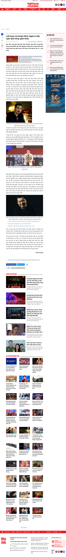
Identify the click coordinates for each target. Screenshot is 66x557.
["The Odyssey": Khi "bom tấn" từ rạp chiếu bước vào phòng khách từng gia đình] (37, 430)
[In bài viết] (2, 40)
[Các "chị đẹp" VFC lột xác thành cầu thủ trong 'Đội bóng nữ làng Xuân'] (37, 478)
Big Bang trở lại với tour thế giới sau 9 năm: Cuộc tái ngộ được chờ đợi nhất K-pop (24, 518)
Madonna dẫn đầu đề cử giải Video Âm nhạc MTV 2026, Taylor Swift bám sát (11, 518)
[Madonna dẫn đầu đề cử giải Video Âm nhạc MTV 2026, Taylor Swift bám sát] (11, 510)
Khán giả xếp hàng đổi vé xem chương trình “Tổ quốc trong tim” (24, 419)
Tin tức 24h (14, 9)
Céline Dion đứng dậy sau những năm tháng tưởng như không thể (11, 485)
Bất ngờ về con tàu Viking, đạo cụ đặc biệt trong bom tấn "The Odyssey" (10, 502)
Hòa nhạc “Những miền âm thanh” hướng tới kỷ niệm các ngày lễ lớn (24, 404)
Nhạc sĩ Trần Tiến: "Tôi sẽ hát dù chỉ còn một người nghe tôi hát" (37, 403)
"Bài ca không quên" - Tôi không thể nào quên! (24, 367)
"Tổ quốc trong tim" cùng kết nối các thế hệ (37, 517)
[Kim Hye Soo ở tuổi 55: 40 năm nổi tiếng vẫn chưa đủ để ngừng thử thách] (37, 446)
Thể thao (20, 9)
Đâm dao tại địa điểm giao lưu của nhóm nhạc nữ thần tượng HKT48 (57, 69)
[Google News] (35, 42)
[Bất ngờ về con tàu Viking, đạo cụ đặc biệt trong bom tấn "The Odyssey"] (11, 494)
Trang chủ (3, 29)
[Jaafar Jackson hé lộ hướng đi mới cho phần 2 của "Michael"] (37, 412)
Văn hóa (39, 9)
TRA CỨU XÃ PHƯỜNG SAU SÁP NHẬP (46, 0)
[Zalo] (64, 5)
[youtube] (59, 5)
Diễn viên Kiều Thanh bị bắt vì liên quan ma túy (34, 343)
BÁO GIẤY (36, 0)
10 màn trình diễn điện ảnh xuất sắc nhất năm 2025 (56, 46)
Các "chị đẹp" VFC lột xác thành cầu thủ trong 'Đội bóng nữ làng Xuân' (37, 485)
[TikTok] (64, 0)
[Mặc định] (2, 46)
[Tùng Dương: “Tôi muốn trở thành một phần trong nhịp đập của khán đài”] (24, 379)
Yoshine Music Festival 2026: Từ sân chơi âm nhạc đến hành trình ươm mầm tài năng (11, 386)
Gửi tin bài (57, 0)
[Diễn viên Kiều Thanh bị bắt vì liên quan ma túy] (15, 346)
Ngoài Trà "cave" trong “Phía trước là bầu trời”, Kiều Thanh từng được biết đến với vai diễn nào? (35, 329)
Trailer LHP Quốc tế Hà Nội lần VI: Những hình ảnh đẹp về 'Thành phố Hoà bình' (23, 221)
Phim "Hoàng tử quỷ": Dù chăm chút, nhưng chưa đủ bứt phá (56, 40)
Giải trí (8, 29)
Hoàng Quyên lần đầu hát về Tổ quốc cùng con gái (37, 501)
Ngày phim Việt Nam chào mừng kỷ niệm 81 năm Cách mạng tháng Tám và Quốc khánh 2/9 (11, 454)
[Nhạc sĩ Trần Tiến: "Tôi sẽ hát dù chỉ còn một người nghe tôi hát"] (37, 396)
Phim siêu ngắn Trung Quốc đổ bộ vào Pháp (11, 435)
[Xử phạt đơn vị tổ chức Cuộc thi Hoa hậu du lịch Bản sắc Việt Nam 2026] (24, 494)
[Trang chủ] (2, 9)
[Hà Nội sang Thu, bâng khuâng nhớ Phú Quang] (11, 464)
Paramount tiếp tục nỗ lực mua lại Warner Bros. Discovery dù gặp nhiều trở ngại (11, 368)
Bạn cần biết (59, 9)
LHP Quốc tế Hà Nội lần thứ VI (18, 268)
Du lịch (44, 9)
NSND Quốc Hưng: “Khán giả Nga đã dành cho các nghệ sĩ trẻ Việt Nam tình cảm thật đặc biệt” (34, 312)
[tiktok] (61, 5)
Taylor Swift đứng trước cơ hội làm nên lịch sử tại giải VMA (24, 485)
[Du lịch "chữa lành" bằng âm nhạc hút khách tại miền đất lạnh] (37, 379)
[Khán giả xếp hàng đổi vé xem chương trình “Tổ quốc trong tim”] (24, 412)
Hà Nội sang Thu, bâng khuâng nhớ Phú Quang (11, 470)
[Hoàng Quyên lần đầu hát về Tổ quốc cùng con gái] (37, 494)
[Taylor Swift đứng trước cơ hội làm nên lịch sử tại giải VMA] (24, 478)
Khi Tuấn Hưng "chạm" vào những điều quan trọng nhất (56, 62)
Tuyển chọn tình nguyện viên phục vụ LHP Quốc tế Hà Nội (19, 223)
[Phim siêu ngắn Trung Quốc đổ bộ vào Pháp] (11, 430)
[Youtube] (62, 0)
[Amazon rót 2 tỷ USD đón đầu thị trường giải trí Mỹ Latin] (24, 446)
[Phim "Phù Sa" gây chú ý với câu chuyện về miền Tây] (37, 464)
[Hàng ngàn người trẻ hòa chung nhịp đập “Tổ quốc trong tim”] (11, 396)
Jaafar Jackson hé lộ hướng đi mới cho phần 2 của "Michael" (37, 419)
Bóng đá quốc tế (33, 9)
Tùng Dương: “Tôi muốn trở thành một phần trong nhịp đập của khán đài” (24, 386)
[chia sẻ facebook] (2, 37)
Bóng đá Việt (25, 9)
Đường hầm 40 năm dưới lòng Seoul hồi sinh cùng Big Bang (34, 297)
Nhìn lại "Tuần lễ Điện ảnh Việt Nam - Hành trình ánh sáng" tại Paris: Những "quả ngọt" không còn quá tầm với (57, 54)
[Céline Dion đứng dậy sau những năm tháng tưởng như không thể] (11, 478)
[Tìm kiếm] (2, 5)
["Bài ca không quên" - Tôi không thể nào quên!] (24, 361)
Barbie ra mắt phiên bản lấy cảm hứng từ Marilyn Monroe (24, 470)
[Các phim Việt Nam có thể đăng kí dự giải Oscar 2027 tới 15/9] (24, 430)
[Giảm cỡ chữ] (2, 48)
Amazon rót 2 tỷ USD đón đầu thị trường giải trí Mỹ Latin (24, 453)
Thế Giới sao (53, 9)
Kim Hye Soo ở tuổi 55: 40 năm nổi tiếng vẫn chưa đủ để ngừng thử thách (37, 453)
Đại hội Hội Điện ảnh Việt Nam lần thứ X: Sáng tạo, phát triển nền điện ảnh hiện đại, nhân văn (11, 420)
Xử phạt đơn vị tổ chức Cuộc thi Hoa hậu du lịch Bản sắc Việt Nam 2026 (23, 502)
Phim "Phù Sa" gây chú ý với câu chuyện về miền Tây (37, 470)
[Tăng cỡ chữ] (2, 43)
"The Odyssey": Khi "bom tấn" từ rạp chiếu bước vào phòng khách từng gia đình (37, 437)
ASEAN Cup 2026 (7, 9)
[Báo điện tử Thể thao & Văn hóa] (33, 5)
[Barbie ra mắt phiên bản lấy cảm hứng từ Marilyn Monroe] (24, 464)
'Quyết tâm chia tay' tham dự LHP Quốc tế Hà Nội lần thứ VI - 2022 (21, 226)
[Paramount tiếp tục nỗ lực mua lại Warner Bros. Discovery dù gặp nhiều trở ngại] (11, 361)
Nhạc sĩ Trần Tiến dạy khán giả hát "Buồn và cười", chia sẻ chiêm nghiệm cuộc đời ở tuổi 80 (37, 369)
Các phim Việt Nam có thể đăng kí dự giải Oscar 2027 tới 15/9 (24, 436)
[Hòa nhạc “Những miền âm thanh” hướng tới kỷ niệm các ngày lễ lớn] (24, 396)
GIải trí (48, 9)
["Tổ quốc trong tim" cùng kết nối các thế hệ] (37, 510)
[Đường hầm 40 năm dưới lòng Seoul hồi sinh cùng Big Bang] (15, 298)
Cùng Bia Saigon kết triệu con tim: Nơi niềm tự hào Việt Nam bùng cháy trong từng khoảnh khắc (35, 281)
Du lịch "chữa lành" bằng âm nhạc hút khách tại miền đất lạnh (36, 386)
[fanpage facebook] (56, 5)
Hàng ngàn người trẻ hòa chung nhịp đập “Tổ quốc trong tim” (11, 403)
